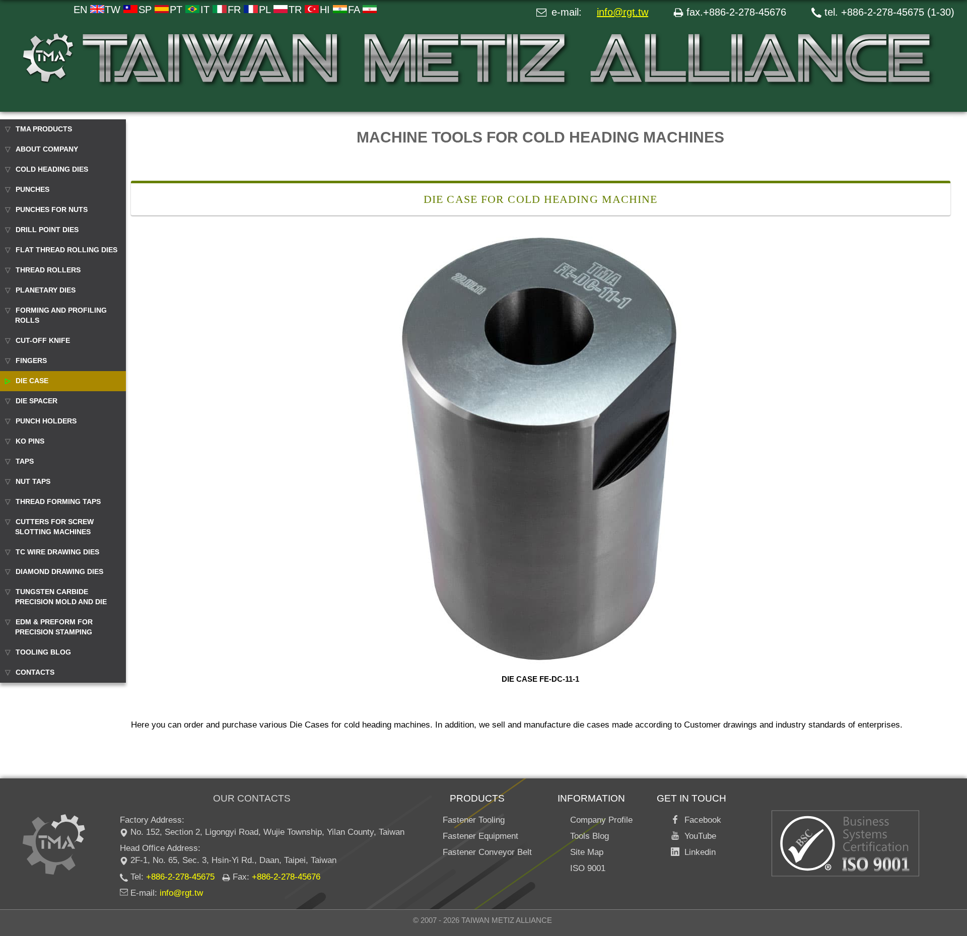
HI (326, 9)
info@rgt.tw (622, 12)
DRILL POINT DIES (47, 230)
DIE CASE (32, 381)
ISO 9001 (587, 868)
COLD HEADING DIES (52, 169)
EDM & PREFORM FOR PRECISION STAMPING (54, 627)
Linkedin (697, 852)
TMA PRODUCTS (44, 129)
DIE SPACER (36, 401)
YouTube (697, 836)
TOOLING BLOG (43, 652)
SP (147, 9)
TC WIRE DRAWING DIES (57, 552)
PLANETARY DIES (46, 290)
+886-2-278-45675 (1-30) (897, 12)
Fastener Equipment (480, 836)
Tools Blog (589, 836)
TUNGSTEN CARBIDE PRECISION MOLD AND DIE (61, 597)
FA (355, 9)
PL (266, 9)
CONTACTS (35, 672)
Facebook (700, 820)
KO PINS (30, 441)
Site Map (586, 852)
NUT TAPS (33, 481)
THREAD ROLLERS (48, 270)
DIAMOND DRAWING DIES (59, 571)
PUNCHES (32, 189)
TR (297, 9)
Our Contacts (252, 798)
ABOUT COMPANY (47, 149)
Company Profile (601, 820)
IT (206, 9)
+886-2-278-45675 (180, 877)
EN (82, 9)
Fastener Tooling (474, 820)
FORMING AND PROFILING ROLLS (61, 315)
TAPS (25, 461)
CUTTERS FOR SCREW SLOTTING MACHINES (54, 527)
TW (114, 9)
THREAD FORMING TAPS (58, 501)
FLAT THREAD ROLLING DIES (66, 250)
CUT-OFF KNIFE (43, 340)
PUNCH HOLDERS (46, 421)
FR (236, 9)
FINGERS (31, 360)
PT (177, 9)
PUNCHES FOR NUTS (52, 209)
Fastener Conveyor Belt (487, 852)
